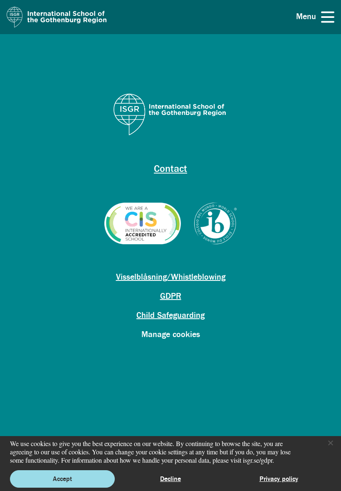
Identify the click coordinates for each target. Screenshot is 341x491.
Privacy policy (278, 479)
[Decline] (330, 443)
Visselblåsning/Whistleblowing (170, 277)
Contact (170, 168)
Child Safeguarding (170, 315)
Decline (170, 479)
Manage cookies (170, 334)
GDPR (170, 296)
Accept (62, 479)
